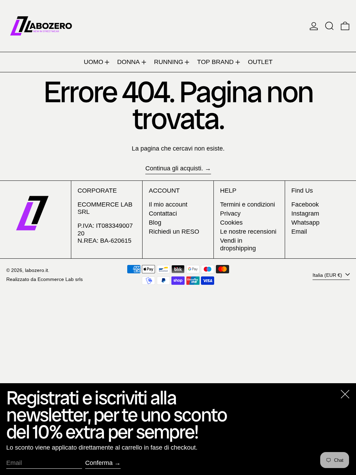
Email (299, 231)
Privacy (230, 213)
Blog (155, 222)
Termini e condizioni (247, 204)
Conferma (99, 462)
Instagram (305, 213)
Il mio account (168, 204)
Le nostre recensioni (248, 231)
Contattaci (163, 213)
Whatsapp (305, 222)
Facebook (305, 204)
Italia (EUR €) (328, 274)
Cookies (231, 222)
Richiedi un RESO (174, 231)
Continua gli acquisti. (174, 168)
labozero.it (36, 270)
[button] (329, 26)
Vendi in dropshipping (238, 244)
